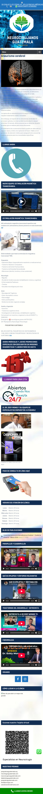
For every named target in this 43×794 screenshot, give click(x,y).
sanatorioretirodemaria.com (10, 785)
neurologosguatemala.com (9, 774)
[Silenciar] (36, 211)
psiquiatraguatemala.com (9, 780)
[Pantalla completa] (39, 211)
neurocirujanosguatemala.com (11, 776)
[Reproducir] (4, 211)
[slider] (20, 211)
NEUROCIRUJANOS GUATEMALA (22, 40)
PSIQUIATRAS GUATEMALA (14, 325)
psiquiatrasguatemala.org (9, 771)
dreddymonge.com (7, 782)
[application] (21, 201)
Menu (4, 52)
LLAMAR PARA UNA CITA (15, 379)
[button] (22, 202)
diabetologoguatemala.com (10, 778)
